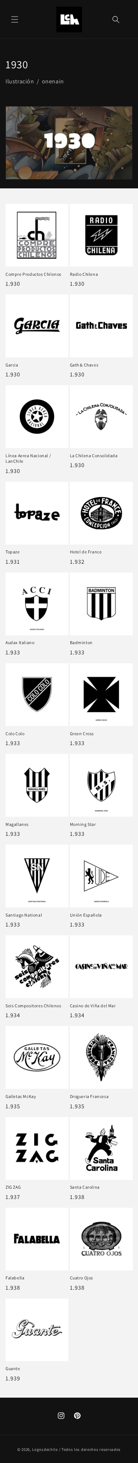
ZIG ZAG (13, 1187)
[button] (15, 19)
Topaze (13, 552)
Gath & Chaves (84, 365)
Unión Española (86, 915)
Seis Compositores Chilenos (33, 1005)
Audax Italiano (20, 642)
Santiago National (24, 915)
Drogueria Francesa (89, 1096)
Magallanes (17, 824)
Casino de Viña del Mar (93, 1005)
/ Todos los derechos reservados (90, 1449)
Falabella (15, 1277)
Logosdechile (44, 1449)
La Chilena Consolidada (94, 455)
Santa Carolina (85, 1187)
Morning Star (83, 824)
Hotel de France (86, 552)
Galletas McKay (21, 1096)
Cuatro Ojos (81, 1277)
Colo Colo (15, 733)
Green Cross (82, 733)
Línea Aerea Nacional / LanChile (28, 458)
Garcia (12, 365)
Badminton (81, 642)
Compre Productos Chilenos (33, 274)
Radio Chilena (84, 274)
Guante (13, 1368)
